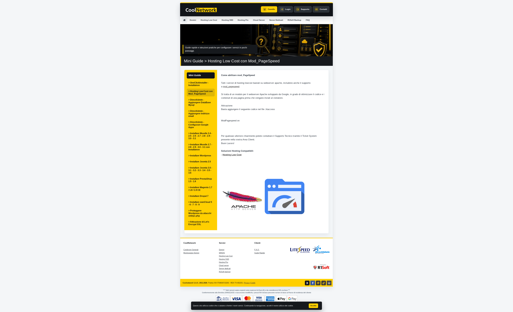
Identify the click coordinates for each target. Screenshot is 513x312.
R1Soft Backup (294, 20)
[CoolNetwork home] (201, 10)
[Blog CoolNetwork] (329, 283)
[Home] (184, 20)
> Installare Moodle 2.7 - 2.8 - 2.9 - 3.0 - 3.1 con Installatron (200, 147)
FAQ (308, 20)
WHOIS (222, 253)
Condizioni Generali (190, 250)
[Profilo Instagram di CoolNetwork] (318, 283)
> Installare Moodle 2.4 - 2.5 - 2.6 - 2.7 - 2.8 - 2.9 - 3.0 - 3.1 (200, 136)
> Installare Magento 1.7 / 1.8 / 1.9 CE (200, 188)
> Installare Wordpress (199, 155)
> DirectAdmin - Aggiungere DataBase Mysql (199, 102)
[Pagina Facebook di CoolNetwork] (312, 283)
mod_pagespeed (231, 86)
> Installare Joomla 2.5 (199, 161)
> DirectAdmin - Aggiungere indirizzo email (198, 113)
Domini (193, 20)
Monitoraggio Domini (191, 253)
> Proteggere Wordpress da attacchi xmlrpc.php (199, 213)
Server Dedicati (276, 20)
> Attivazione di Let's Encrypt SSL (198, 223)
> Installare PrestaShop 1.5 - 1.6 (200, 180)
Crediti (252, 283)
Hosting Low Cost (209, 20)
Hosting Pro (243, 20)
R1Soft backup (224, 272)
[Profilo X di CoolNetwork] (307, 283)
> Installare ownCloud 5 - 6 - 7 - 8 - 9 (200, 203)
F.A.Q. (256, 250)
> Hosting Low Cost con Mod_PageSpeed (200, 92)
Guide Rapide (259, 253)
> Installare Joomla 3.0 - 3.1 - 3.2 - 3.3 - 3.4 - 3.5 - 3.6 (200, 170)
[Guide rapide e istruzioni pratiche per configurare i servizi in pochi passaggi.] (256, 40)
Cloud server (224, 265)
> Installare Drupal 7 (198, 196)
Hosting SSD (227, 20)
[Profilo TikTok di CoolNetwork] (323, 283)
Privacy (247, 283)
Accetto (313, 306)
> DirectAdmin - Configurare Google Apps (198, 124)
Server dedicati (225, 269)
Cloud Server (259, 20)
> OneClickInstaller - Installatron (198, 84)
